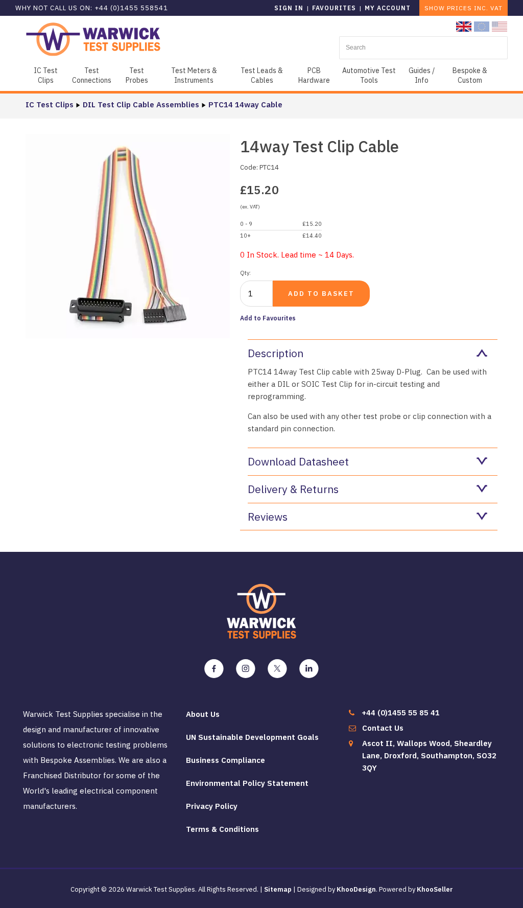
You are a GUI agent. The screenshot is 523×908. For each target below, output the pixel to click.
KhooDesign (356, 889)
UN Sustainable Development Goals (252, 737)
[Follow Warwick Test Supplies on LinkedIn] (309, 669)
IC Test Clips (46, 75)
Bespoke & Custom (470, 75)
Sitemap (278, 889)
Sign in (288, 8)
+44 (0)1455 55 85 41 (401, 712)
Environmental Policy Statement (247, 783)
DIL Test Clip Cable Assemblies (141, 104)
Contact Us (382, 728)
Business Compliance (225, 760)
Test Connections (91, 75)
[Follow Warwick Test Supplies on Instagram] (245, 669)
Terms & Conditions (222, 829)
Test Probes (137, 75)
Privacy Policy (211, 806)
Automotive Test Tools (369, 75)
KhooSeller (435, 889)
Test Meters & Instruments (194, 75)
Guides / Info (422, 75)
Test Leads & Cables (262, 75)
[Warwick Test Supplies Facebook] (214, 669)
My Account (388, 8)
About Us (203, 714)
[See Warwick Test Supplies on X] (277, 669)
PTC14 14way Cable (245, 104)
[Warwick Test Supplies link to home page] (93, 38)
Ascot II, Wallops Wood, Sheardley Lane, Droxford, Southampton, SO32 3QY (429, 755)
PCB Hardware (314, 75)
